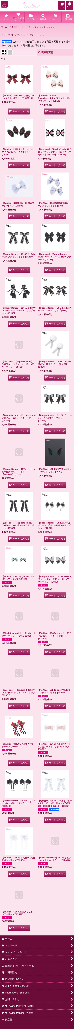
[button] (4, 4)
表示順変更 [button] (47, 52)
